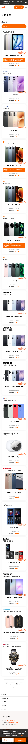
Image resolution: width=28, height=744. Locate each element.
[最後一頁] (14, 687)
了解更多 (21, 735)
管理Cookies (7, 740)
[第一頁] (7, 684)
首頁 (10, 722)
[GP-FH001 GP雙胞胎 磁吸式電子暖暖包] (14, 619)
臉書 (17, 722)
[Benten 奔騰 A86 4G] (14, 549)
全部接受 (20, 740)
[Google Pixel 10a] (14, 408)
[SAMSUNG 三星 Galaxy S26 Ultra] (14, 373)
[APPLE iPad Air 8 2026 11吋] (14, 42)
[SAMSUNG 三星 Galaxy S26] (14, 302)
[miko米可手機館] (4, 7)
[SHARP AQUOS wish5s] (14, 478)
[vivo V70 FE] (14, 81)
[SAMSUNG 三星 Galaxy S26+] (14, 338)
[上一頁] (12, 684)
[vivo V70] (14, 116)
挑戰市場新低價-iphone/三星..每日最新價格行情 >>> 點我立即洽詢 (12, 2)
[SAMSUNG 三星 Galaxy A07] (14, 584)
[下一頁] (21, 684)
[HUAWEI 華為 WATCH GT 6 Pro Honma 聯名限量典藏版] (14, 654)
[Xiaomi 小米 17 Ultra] (14, 226)
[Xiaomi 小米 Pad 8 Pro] (14, 152)
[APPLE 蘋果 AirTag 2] (14, 443)
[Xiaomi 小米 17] (14, 267)
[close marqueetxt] (26, 2)
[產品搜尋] (16, 7)
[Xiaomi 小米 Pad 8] (14, 191)
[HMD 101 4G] (14, 514)
